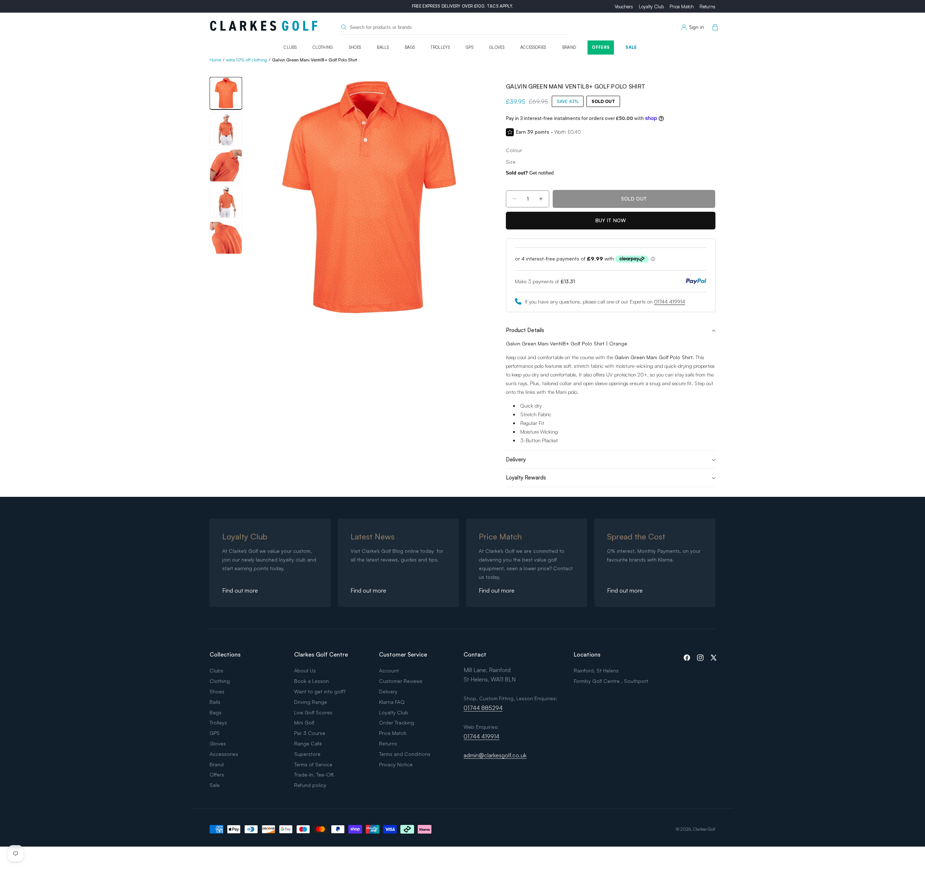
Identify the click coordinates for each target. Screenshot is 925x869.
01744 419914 (669, 301)
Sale (631, 47)
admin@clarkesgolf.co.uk (495, 755)
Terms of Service (313, 764)
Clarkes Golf (704, 829)
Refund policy (310, 785)
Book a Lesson (311, 681)
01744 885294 (483, 707)
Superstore (307, 754)
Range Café (308, 743)
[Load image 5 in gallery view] (226, 237)
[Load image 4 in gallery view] (226, 201)
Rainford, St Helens (596, 670)
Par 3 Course (309, 733)
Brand (569, 47)
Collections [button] (225, 654)
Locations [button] (587, 654)
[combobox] (455, 27)
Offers (601, 47)
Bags (410, 47)
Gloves (496, 47)
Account (389, 670)
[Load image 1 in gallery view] (226, 93)
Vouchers (624, 6)
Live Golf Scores (313, 712)
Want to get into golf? (319, 691)
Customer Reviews (400, 681)
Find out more (240, 590)
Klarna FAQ (392, 702)
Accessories (533, 47)
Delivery (388, 691)
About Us (305, 670)
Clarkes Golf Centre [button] (321, 654)
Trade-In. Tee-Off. (314, 774)
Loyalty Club (651, 6)
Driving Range (310, 702)
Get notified (530, 173)
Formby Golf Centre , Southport (611, 681)
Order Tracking (396, 722)
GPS (469, 47)
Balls (383, 47)
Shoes (355, 47)
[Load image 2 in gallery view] (226, 129)
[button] (713, 27)
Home (215, 60)
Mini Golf (304, 722)
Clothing (323, 47)
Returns (707, 6)
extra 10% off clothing (246, 60)
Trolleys (440, 47)
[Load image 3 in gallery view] (226, 165)
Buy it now (610, 220)
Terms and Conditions (404, 754)
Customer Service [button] (403, 654)
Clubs (290, 47)
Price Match (682, 6)
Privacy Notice (396, 764)
